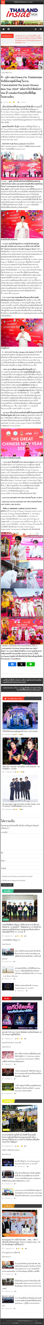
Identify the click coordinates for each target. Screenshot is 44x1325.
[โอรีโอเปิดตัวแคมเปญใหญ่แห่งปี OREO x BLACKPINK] (20, 713)
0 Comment (22, 100)
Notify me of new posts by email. (14, 878)
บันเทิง (3, 64)
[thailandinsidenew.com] (3, 29)
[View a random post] (41, 29)
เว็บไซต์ (3, 866)
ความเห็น (4, 830)
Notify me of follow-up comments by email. (18, 874)
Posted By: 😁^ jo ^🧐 (8, 100)
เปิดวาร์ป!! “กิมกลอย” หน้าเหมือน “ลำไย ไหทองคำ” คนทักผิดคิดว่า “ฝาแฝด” (21, 765)
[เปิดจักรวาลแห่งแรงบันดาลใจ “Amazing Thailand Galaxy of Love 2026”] (8, 984)
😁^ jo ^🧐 (18, 732)
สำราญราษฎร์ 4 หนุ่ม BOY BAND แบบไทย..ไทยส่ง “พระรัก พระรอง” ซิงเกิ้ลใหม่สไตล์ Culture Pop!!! (21, 803)
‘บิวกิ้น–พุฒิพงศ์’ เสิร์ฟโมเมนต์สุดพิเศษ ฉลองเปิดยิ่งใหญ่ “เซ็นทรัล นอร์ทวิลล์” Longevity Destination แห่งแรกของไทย (28, 1085)
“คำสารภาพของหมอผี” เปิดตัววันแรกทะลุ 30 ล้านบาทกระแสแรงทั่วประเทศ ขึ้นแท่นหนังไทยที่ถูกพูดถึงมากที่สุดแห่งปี (28, 1071)
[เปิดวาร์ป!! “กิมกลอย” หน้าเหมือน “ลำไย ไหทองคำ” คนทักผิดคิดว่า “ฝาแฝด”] (20, 749)
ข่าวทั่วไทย (6, 1127)
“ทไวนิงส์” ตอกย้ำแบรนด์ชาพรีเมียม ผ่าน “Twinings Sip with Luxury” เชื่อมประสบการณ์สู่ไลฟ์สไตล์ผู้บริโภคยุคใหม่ (27, 38)
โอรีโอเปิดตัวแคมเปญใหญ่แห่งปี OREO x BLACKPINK (20, 729)
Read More (6, 942)
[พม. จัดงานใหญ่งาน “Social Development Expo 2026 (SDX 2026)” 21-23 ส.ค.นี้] (8, 1160)
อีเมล (3, 858)
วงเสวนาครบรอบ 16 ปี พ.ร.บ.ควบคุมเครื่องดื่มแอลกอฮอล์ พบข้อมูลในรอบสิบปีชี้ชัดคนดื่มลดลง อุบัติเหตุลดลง (22, 686)
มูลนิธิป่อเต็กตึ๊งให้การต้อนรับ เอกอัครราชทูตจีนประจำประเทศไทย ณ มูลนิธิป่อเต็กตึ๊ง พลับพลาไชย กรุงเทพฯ (22, 679)
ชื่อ (2, 850)
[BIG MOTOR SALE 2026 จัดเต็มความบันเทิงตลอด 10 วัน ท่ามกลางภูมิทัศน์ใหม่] (19, 1013)
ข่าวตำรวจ (6, 1232)
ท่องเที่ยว (5, 917)
